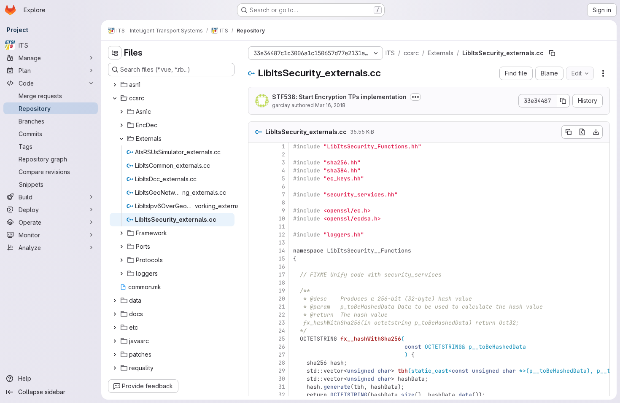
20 (281, 298)
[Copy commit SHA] (563, 100)
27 (281, 354)
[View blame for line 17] (255, 275)
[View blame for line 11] (255, 227)
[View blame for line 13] (255, 243)
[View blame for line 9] (255, 211)
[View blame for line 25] (255, 339)
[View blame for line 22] (255, 315)
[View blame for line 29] (255, 371)
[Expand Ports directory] (121, 247)
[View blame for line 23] (255, 323)
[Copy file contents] (568, 132)
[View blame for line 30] (255, 379)
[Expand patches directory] (115, 354)
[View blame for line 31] (255, 387)
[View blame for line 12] (255, 235)
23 (281, 322)
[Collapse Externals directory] (121, 139)
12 (281, 234)
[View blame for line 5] (255, 179)
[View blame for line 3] (255, 163)
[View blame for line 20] (255, 299)
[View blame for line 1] (255, 146)
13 (281, 242)
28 (281, 362)
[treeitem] (172, 84)
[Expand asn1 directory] (115, 85)
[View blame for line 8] (255, 203)
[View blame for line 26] (255, 347)
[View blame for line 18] (255, 283)
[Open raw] (582, 132)
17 (281, 274)
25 (281, 338)
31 (281, 386)
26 (281, 346)
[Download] (596, 132)
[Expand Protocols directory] (121, 260)
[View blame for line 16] (255, 267)
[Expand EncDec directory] (121, 125)
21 (281, 306)
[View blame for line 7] (255, 195)
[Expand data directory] (115, 301)
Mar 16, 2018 (330, 105)
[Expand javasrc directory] (115, 341)
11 (281, 226)
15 (281, 258)
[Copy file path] (552, 53)
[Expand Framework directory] (121, 233)
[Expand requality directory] (115, 368)
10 (281, 218)
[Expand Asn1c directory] (121, 112)
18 (281, 282)
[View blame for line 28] (255, 363)
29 (281, 370)
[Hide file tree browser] (114, 52)
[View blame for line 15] (255, 259)
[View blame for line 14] (255, 251)
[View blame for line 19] (255, 291)
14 (281, 250)
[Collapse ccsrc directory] (115, 98)
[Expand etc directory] (115, 327)
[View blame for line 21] (255, 307)
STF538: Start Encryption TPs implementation (339, 96)
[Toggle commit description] (415, 97)
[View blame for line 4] (255, 171)
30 (281, 378)
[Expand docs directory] (115, 314)
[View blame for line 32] (255, 395)
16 (281, 266)
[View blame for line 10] (255, 219)
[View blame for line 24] (255, 331)
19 (281, 290)
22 (281, 314)
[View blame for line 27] (255, 355)
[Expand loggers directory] (121, 274)
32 (281, 394)
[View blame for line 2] (255, 154)
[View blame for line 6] (255, 187)
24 (281, 330)
